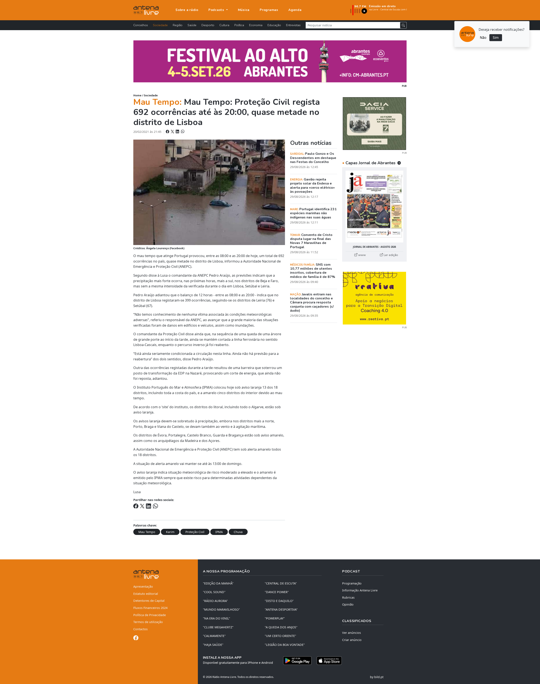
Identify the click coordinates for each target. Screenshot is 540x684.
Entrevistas (293, 25)
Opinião (348, 604)
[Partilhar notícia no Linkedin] (178, 131)
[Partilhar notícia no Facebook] (168, 131)
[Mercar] (374, 123)
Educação (274, 25)
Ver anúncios (351, 633)
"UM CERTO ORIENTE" (280, 636)
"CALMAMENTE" (214, 636)
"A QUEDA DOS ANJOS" (281, 627)
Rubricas (348, 597)
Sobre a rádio (187, 10)
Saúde (192, 25)
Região (177, 25)
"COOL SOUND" (214, 592)
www (361, 255)
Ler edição (390, 255)
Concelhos (140, 25)
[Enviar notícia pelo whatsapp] (182, 131)
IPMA (219, 532)
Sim (496, 37)
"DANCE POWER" (277, 592)
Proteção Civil (194, 532)
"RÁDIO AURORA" (215, 601)
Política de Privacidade (149, 615)
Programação (352, 583)
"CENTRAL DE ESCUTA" (281, 583)
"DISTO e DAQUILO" (279, 601)
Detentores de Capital (149, 601)
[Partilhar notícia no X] (173, 131)
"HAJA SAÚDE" (213, 645)
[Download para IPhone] (329, 660)
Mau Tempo (146, 532)
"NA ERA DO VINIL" (216, 618)
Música (244, 10)
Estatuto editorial (145, 594)
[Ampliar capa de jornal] (374, 206)
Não (483, 37)
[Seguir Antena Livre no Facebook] (135, 639)
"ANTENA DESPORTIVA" (281, 609)
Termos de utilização (148, 622)
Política (239, 25)
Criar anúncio (352, 640)
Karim (170, 532)
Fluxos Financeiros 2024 (150, 608)
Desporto (207, 25)
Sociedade (160, 25)
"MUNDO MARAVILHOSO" (221, 609)
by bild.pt (376, 677)
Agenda (295, 10)
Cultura (224, 25)
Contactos (140, 629)
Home (137, 95)
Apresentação (143, 586)
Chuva (238, 532)
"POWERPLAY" (275, 618)
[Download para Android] (297, 660)
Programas (269, 10)
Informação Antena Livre (360, 590)
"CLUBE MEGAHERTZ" (218, 627)
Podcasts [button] (216, 10)
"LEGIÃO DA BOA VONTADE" (285, 645)
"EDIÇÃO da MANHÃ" (218, 583)
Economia (255, 25)
